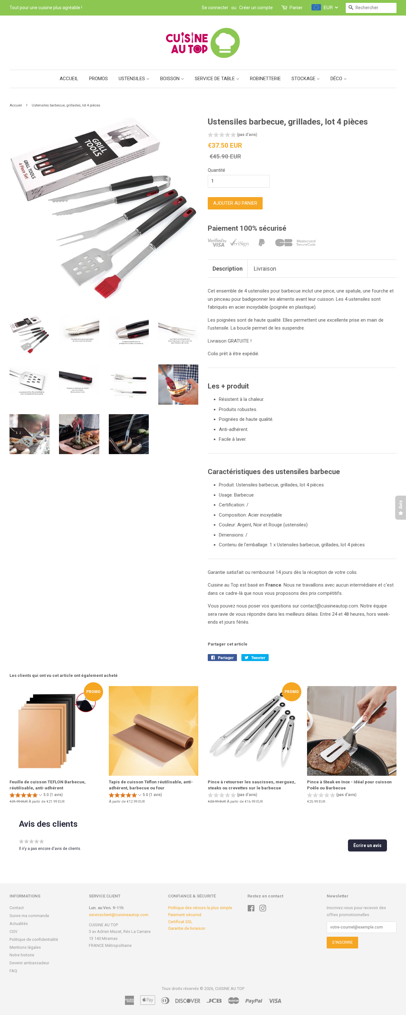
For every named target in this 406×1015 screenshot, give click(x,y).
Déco (337, 78)
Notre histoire (22, 955)
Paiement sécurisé (184, 914)
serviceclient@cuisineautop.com (118, 914)
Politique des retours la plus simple (200, 907)
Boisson (170, 78)
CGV (13, 931)
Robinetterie (265, 78)
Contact (17, 907)
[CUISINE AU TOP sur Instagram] (262, 909)
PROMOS (98, 78)
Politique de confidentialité (34, 939)
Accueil (69, 78)
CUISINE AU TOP (229, 988)
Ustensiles (132, 78)
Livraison (265, 268)
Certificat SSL (180, 921)
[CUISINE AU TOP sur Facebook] (251, 909)
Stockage (304, 78)
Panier (296, 7)
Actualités (19, 923)
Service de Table (215, 78)
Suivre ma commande (29, 915)
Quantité (216, 170)
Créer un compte (256, 7)
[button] (232, 135)
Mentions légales (25, 947)
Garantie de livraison (186, 928)
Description (228, 268)
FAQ (13, 970)
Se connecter (215, 7)
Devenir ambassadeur (29, 962)
